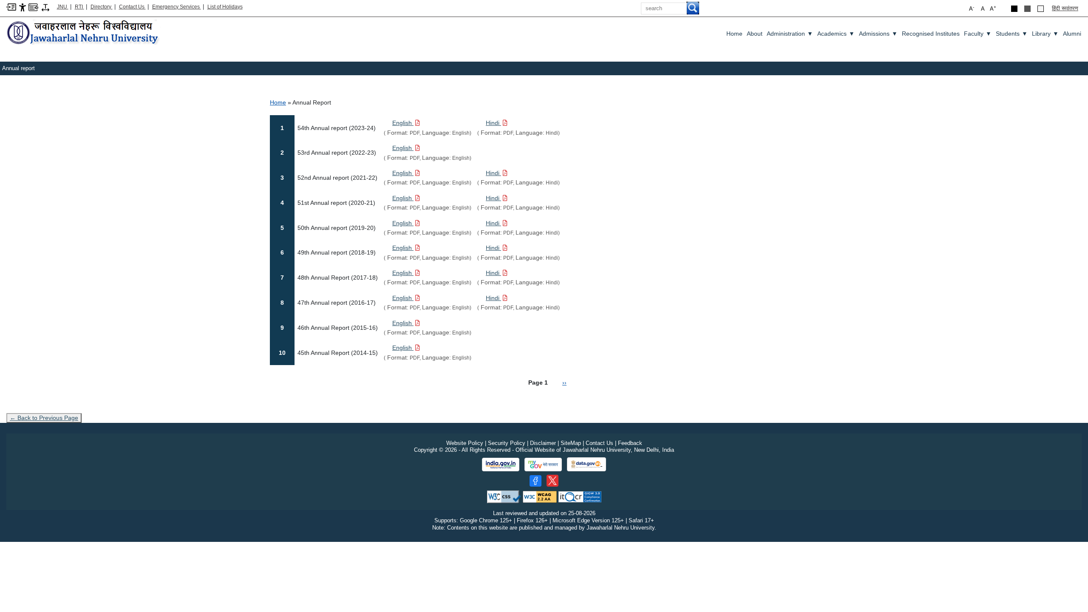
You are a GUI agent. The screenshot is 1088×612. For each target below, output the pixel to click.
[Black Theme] (1014, 9)
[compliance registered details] (579, 496)
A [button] (993, 8)
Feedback (630, 443)
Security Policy (506, 443)
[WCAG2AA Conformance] (540, 496)
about (754, 33)
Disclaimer (543, 443)
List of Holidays (225, 7)
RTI (79, 7)
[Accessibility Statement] (22, 7)
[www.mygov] (543, 464)
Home (734, 33)
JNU (62, 7)
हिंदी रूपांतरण (1065, 8)
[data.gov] (586, 464)
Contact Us (132, 7)
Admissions (878, 33)
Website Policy (464, 443)
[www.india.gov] (500, 464)
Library (1045, 33)
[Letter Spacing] (45, 7)
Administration (790, 33)
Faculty (978, 33)
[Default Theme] (1040, 9)
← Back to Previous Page (44, 417)
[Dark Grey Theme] (1027, 9)
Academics (836, 33)
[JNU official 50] (552, 481)
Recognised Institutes (931, 33)
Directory (102, 7)
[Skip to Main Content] (11, 6)
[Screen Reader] (33, 6)
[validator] (504, 496)
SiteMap (571, 443)
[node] (83, 33)
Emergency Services (176, 7)
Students (1012, 33)
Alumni (1072, 33)
